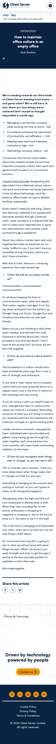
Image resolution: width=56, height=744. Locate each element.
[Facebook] (12, 694)
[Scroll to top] (44, 694)
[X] (20, 694)
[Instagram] (36, 694)
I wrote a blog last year (16, 181)
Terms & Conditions (28, 715)
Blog (13, 15)
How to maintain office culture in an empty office (23, 19)
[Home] (16, 5)
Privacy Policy (28, 711)
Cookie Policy (28, 706)
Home (5, 15)
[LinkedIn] (28, 694)
